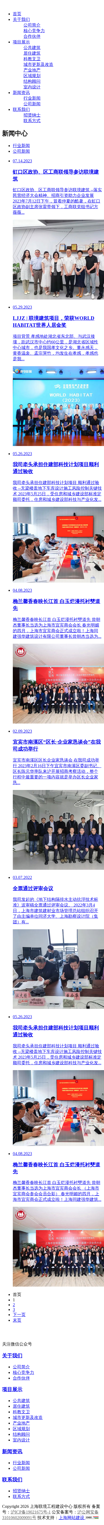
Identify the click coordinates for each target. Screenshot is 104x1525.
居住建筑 (32, 53)
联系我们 (21, 109)
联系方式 (32, 120)
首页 (17, 14)
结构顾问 (32, 81)
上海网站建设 (72, 1517)
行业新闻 (32, 98)
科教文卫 (32, 59)
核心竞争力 (34, 30)
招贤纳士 (32, 115)
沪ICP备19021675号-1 (31, 1512)
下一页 (19, 1314)
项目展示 (21, 42)
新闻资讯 (21, 92)
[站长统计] (92, 1517)
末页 (17, 1320)
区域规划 (32, 75)
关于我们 (21, 19)
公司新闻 (32, 104)
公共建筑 (32, 47)
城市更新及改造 (38, 64)
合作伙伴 (32, 36)
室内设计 (32, 87)
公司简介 (32, 25)
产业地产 (32, 70)
